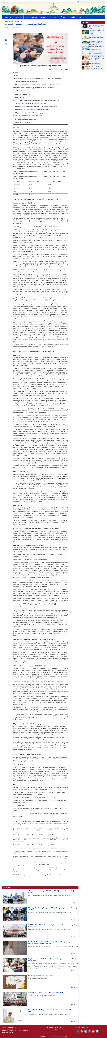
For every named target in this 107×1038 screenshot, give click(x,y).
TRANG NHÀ (7, 17)
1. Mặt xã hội (18, 91)
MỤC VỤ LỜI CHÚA (31, 17)
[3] (53, 421)
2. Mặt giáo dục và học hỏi (22, 94)
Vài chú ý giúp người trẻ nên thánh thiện (40, 976)
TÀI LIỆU (72, 17)
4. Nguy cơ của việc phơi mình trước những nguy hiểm (31, 113)
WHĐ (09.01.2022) (18, 816)
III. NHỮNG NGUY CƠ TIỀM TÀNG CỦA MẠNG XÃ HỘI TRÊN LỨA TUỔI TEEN (36, 100)
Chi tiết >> (74, 902)
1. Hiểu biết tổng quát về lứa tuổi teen (26, 81)
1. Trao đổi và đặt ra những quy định (26, 119)
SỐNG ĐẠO (53, 17)
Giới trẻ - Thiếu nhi (17, 21)
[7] (52, 577)
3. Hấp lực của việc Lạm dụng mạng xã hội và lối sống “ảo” (32, 109)
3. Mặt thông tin (19, 97)
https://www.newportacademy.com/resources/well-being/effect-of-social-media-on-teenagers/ (40, 875)
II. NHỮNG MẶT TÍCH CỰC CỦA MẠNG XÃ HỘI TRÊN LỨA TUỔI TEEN (33, 88)
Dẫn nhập (16, 75)
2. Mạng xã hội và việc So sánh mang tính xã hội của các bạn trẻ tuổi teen (36, 106)
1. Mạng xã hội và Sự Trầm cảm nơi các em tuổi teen (30, 103)
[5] (34, 488)
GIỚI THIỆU (18, 17)
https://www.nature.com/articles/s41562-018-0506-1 (36, 865)
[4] (27, 435)
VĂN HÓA (63, 17)
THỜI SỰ (43, 17)
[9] (57, 617)
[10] (59, 649)
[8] (55, 604)
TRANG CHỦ (8, 21)
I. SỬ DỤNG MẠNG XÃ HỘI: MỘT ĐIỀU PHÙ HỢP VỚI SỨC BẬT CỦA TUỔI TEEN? (37, 78)
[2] (35, 384)
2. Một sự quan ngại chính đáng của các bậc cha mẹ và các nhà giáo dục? (37, 84)
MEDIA (81, 17)
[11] (53, 693)
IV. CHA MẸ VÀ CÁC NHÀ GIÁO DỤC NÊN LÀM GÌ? (28, 116)
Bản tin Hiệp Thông (37, 813)
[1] (59, 164)
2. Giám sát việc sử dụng (22, 122)
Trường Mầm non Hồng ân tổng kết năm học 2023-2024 (45, 993)
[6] (41, 501)
